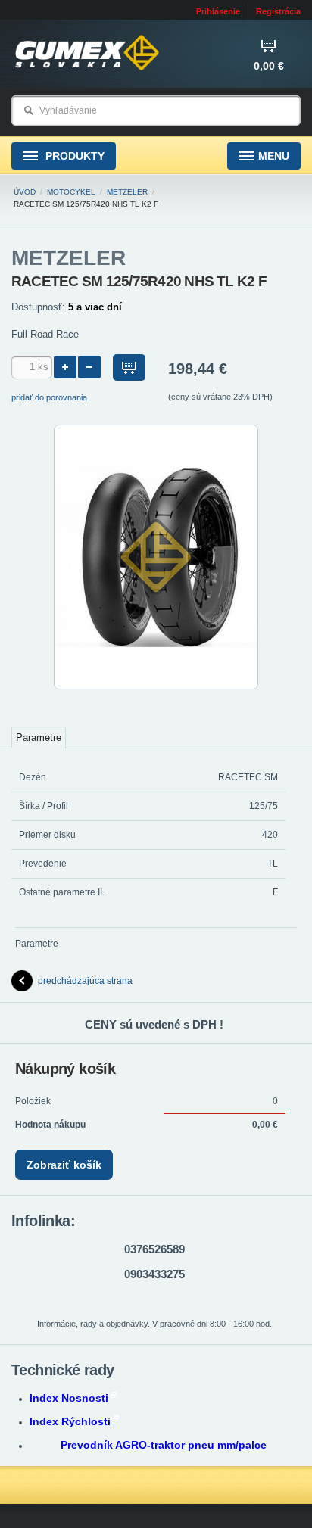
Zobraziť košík (64, 1165)
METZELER (127, 192)
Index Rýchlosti (70, 1421)
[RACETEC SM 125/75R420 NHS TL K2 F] (156, 686)
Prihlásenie (218, 11)
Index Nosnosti (69, 1398)
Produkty (73, 156)
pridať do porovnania (49, 397)
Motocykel (71, 192)
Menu (273, 156)
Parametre (38, 737)
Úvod (25, 192)
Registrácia (278, 11)
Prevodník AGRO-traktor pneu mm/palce (164, 1445)
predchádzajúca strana (85, 981)
